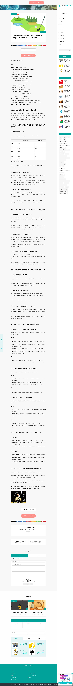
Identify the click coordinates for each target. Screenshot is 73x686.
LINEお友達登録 (61, 32)
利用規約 (12, 675)
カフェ (67, 149)
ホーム (29, 679)
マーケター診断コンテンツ (32, 675)
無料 (14, 14)
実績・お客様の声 (62, 21)
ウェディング (62, 149)
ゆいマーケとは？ (62, 18)
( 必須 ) (16, 561)
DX (64, 137)
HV (60, 139)
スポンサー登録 (61, 35)
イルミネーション (62, 147)
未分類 (40, 623)
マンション (61, 176)
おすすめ (16, 623)
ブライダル (61, 170)
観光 (61, 193)
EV (68, 137)
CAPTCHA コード (25, 581)
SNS (61, 143)
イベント (67, 145)
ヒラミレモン (62, 168)
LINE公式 (29, 677)
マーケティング (62, 178)
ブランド (67, 170)
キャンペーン (62, 151)
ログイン (60, 44)
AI (60, 137)
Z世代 (65, 143)
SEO (65, 141)
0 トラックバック (37, 555)
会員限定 (28, 623)
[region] (65, 343)
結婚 (66, 191)
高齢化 (65, 193)
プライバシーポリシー (14, 679)
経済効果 (61, 191)
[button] (28, 532)
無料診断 (60, 24)
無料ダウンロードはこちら (28, 55)
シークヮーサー (62, 164)
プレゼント (61, 172)
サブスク (61, 162)
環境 (61, 189)
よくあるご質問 (13, 677)
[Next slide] (47, 608)
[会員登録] (1, 347)
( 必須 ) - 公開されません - (16, 564)
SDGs (61, 141)
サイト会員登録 (61, 41)
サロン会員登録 (61, 38)
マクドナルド (62, 174)
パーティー (61, 166)
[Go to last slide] (9, 608)
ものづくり (61, 145)
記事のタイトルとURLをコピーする (28, 49)
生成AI (65, 189)
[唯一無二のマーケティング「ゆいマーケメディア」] (65, 5)
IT (64, 139)
